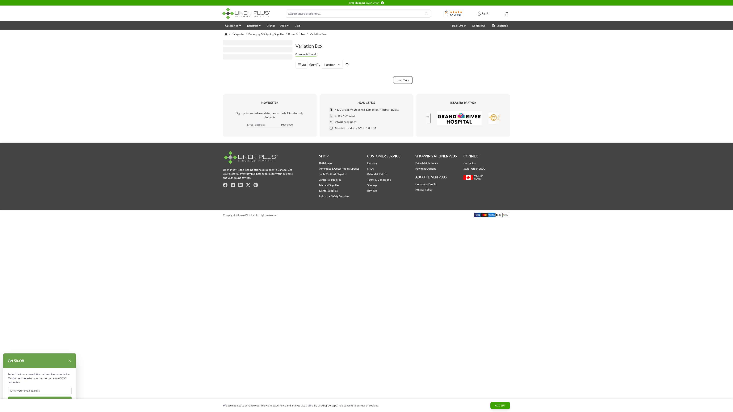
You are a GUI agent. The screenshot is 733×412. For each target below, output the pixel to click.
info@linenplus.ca (345, 121)
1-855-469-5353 (345, 115)
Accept (500, 405)
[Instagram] (233, 185)
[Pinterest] (255, 185)
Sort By (314, 65)
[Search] (426, 14)
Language (502, 25)
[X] (248, 185)
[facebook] (225, 185)
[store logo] (247, 13)
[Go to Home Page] (226, 34)
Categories (231, 25)
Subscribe (287, 124)
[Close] (70, 361)
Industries (252, 25)
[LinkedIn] (240, 185)
